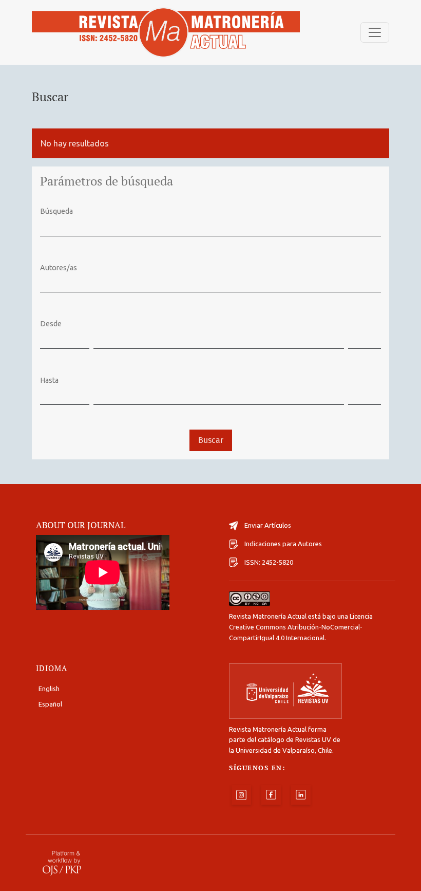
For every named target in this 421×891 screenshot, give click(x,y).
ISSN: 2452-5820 (268, 562)
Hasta (49, 380)
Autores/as (58, 268)
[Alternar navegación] (374, 32)
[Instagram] (241, 795)
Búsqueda (56, 211)
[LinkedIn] (301, 795)
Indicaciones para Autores (283, 543)
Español (50, 704)
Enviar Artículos (267, 525)
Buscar (210, 440)
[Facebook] (271, 795)
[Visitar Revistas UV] (285, 690)
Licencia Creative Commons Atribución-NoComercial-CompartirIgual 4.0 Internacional (301, 626)
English (49, 688)
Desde (51, 324)
